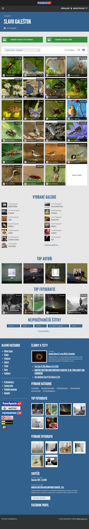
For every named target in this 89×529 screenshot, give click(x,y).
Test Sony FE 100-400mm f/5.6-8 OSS (47, 366)
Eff (33, 278)
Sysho (77, 278)
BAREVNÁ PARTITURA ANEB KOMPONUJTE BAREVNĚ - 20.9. (47, 487)
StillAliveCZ (30, 312)
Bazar (6, 369)
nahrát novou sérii (63, 40)
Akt (52, 239)
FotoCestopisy (75, 388)
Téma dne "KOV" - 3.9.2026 (39, 479)
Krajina (11, 213)
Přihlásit (66, 8)
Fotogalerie (7, 16)
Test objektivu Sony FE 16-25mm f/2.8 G (47, 376)
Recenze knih (35, 391)
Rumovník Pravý (76, 312)
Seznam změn (8, 385)
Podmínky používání (10, 389)
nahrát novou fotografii (22, 40)
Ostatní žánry (13, 239)
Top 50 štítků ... (44, 331)
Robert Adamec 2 (55, 278)
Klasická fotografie (47, 388)
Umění (53, 233)
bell (12, 278)
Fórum (6, 365)
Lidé (10, 219)
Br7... (7, 312)
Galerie (6, 362)
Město (53, 226)
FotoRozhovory (62, 388)
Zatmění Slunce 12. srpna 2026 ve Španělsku (62, 353)
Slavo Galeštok (9, 75)
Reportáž (55, 219)
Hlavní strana (8, 351)
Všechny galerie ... (51, 245)
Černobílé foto (57, 206)
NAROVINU (12, 206)
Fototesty (7, 358)
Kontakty (7, 393)
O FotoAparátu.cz (49, 391)
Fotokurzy (7, 373)
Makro (11, 226)
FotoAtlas (12, 246)
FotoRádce (35, 388)
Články (6, 354)
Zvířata (54, 213)
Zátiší (10, 233)
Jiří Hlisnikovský (53, 312)
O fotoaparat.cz (9, 381)
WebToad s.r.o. (82, 519)
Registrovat (79, 8)
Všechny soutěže (39, 498)
